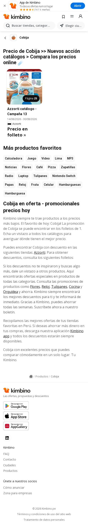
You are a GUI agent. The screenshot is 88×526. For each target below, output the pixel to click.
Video (45, 158)
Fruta (35, 184)
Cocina (74, 286)
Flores (26, 167)
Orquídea (10, 291)
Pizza (52, 167)
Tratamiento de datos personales (44, 520)
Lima (58, 158)
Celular (49, 184)
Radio (9, 176)
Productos (10, 471)
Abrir (77, 6)
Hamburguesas (70, 184)
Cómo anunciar (13, 487)
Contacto (9, 459)
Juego (31, 158)
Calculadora (13, 158)
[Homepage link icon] (31, 376)
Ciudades (9, 465)
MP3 (70, 158)
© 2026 (44, 508)
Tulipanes (40, 176)
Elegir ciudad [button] (74, 26)
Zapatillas (68, 167)
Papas (9, 184)
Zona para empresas (17, 493)
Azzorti (39, 252)
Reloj (22, 184)
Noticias (11, 167)
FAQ (6, 454)
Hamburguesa (15, 193)
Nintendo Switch (63, 176)
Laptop (23, 176)
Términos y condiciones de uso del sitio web (44, 514)
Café (39, 167)
